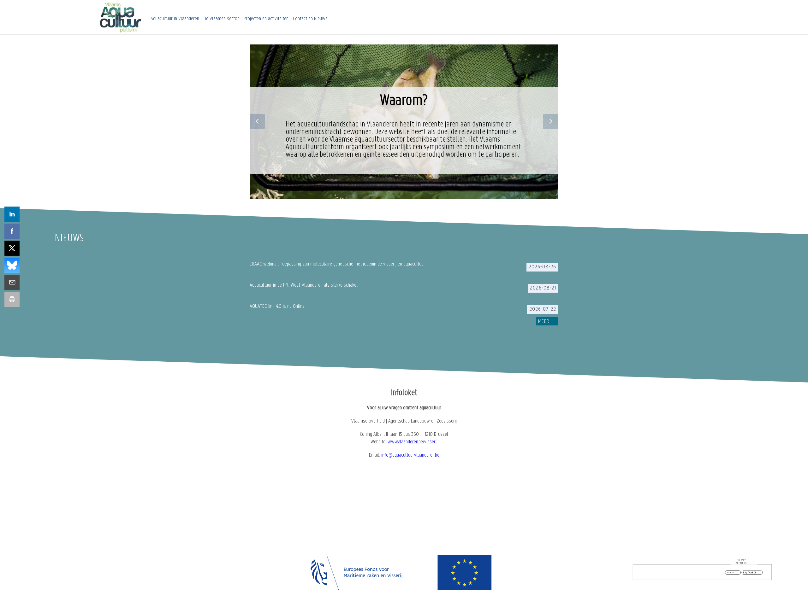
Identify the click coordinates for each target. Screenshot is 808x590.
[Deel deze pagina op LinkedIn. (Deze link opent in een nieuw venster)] (12, 214)
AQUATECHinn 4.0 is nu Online (277, 306)
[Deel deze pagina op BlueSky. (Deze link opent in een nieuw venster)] (12, 265)
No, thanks (749, 572)
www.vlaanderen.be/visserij (412, 442)
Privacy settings (741, 561)
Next (550, 121)
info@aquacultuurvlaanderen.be (410, 455)
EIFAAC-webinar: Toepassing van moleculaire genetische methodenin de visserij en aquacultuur (337, 264)
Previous (257, 121)
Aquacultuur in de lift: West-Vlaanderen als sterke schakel (304, 285)
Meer (544, 321)
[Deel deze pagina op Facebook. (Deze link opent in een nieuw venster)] (12, 231)
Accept (730, 572)
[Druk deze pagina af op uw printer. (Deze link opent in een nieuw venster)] (12, 299)
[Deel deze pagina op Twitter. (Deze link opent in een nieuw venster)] (12, 248)
